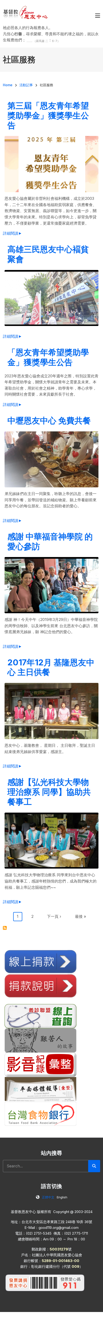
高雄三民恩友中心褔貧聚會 (48, 254)
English (62, 1197)
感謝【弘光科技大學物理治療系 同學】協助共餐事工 (49, 792)
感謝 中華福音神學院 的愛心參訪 (50, 541)
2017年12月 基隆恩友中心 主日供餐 (50, 667)
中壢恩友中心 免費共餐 (49, 420)
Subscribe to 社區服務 (5, 928)
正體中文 (48, 1197)
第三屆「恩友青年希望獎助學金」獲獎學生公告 (48, 115)
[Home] (26, 12)
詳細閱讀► (12, 233)
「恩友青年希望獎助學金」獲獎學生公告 (48, 357)
